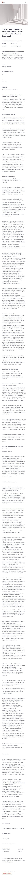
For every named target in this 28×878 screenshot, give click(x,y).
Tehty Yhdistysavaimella (7, 873)
